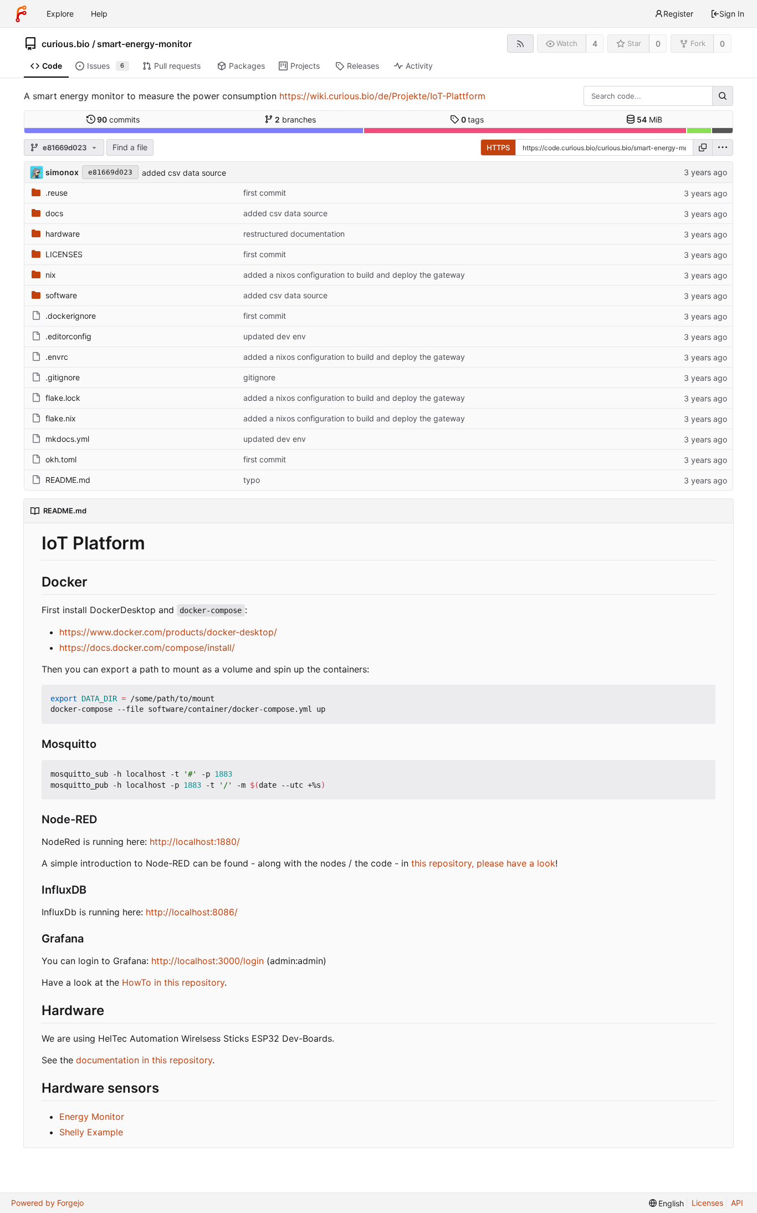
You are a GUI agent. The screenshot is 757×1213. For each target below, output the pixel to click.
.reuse (56, 192)
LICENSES (64, 254)
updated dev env (274, 336)
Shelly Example (91, 1132)
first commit (264, 192)
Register (678, 13)
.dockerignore (70, 315)
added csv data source (184, 172)
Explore (60, 13)
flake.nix (60, 418)
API (737, 1202)
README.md (67, 480)
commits (118, 119)
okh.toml (60, 459)
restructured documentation (294, 233)
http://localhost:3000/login (207, 960)
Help (99, 13)
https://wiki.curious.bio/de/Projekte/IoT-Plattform (382, 95)
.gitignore (62, 377)
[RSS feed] (520, 43)
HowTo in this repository (173, 982)
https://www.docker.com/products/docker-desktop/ (168, 632)
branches (295, 119)
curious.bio (66, 43)
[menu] (722, 147)
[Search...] (722, 96)
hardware (62, 233)
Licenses (707, 1202)
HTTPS (498, 147)
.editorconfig (68, 336)
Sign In (731, 13)
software (61, 295)
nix (50, 274)
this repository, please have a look (483, 863)
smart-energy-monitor (144, 43)
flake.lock (62, 397)
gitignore (259, 377)
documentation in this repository (144, 1060)
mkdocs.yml (67, 439)
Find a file (129, 147)
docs (54, 213)
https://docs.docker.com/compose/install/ (147, 647)
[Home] (21, 14)
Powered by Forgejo (47, 1202)
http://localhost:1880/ (195, 841)
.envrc (56, 356)
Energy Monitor (91, 1116)
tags (472, 119)
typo (251, 480)
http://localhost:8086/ (192, 912)
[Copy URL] (703, 147)
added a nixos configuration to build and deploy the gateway (354, 274)
